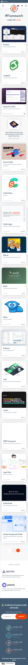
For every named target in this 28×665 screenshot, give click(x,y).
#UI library (15, 541)
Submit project (5, 658)
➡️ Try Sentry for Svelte (14, 138)
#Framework (5, 51)
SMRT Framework (9, 441)
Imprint (14, 660)
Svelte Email (7, 503)
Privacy (23, 658)
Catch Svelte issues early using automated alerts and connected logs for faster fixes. (14, 134)
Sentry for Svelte (9, 106)
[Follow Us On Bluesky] (18, 6)
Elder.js (5, 255)
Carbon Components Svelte (12, 534)
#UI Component (10, 200)
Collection (5, 1)
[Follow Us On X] (22, 6)
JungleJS (6, 75)
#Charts (9, 169)
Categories (3, 6)
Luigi (5, 379)
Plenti (5, 317)
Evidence (6, 348)
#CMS (9, 324)
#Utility (9, 231)
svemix (5, 410)
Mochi (5, 286)
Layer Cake (7, 472)
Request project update (15, 658)
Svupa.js (6, 44)
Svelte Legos (7, 224)
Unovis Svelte (8, 162)
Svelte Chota (7, 193)
